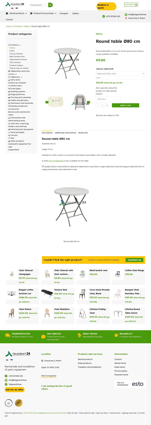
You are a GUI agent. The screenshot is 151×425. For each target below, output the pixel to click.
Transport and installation (89, 367)
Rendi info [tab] (83, 133)
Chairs (12, 51)
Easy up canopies (18, 83)
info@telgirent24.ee (44, 413)
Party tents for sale (86, 413)
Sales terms (119, 367)
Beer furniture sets (17, 56)
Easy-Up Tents (102, 413)
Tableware (15, 77)
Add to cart (125, 105)
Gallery (75, 13)
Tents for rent (72, 413)
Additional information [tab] (65, 133)
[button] (16, 13)
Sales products (84, 363)
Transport (63, 13)
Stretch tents (16, 86)
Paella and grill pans (19, 100)
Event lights (15, 88)
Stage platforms (17, 94)
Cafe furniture (15, 62)
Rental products (85, 359)
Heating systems (17, 91)
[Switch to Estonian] (17, 8)
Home (9, 26)
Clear (98, 78)
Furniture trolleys (16, 65)
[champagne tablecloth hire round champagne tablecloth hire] (55, 102)
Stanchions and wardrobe (21, 103)
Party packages (17, 132)
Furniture (18, 26)
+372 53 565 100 (29, 413)
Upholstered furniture (18, 59)
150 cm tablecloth (55, 161)
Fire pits (14, 135)
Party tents (15, 80)
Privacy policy (120, 371)
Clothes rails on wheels (18, 68)
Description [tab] (47, 133)
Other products (17, 141)
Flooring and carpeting (20, 97)
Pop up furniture (16, 54)
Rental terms (120, 363)
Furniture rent (114, 413)
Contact (9, 19)
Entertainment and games (21, 129)
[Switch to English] (12, 8)
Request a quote (103, 6)
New (12, 138)
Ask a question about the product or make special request (106, 91)
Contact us (134, 259)
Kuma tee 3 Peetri (59, 413)
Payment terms (121, 374)
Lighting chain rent (129, 413)
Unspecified (13, 150)
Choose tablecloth (104, 69)
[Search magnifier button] (50, 5)
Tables (26, 26)
